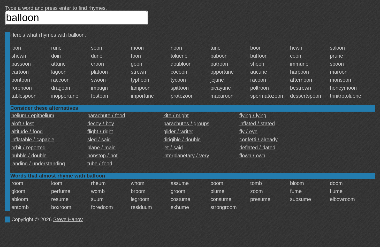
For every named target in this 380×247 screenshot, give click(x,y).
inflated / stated (257, 123)
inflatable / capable (32, 139)
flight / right (100, 131)
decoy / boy (100, 123)
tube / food (99, 163)
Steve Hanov (68, 219)
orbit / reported (28, 147)
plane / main (101, 147)
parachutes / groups (186, 123)
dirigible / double (182, 139)
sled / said (99, 139)
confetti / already (258, 139)
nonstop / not (102, 155)
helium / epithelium (32, 115)
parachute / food (106, 115)
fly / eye (248, 131)
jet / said (173, 147)
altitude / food (27, 131)
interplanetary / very (186, 155)
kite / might (176, 115)
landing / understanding (38, 163)
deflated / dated (257, 147)
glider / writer (178, 131)
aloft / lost (22, 123)
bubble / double (29, 155)
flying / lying (252, 115)
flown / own (252, 155)
